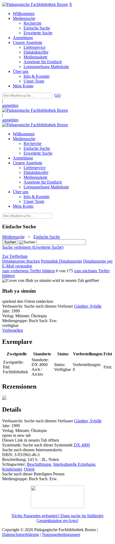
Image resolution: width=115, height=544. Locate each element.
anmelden (10, 105)
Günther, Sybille (88, 306)
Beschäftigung (39, 464)
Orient (29, 469)
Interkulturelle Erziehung (74, 464)
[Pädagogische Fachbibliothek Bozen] (35, 4)
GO (57, 95)
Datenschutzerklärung (20, 534)
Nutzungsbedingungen (61, 534)
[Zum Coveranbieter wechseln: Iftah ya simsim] (26, 280)
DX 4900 (82, 445)
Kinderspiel (12, 469)
